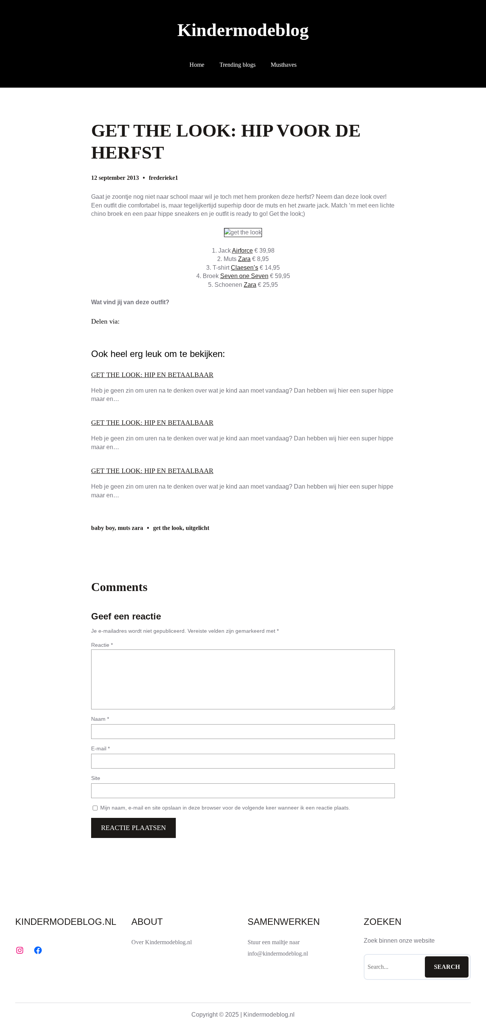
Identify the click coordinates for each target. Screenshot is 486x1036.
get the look (168, 528)
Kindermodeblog (243, 30)
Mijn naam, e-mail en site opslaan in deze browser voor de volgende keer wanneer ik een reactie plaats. (225, 808)
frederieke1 (163, 178)
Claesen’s (244, 267)
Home (196, 64)
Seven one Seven (244, 276)
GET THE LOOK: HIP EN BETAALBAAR (152, 375)
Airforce (242, 250)
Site (95, 778)
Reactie (102, 645)
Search (447, 967)
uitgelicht (197, 528)
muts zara (130, 528)
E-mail (100, 748)
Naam (100, 719)
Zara (244, 259)
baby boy (103, 528)
